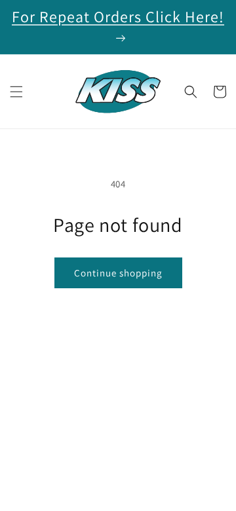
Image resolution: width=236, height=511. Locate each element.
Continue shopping (118, 273)
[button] (16, 91)
